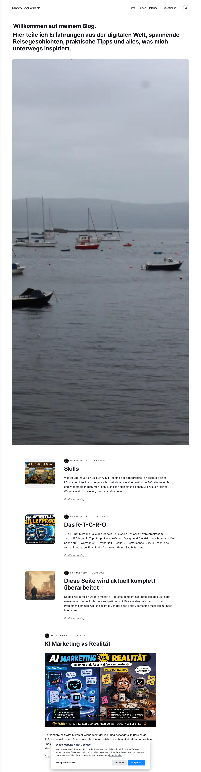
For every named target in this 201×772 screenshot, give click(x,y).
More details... (115, 755)
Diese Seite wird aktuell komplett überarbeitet (109, 584)
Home (132, 8)
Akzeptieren (136, 762)
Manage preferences (65, 762)
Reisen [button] (142, 8)
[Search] (186, 8)
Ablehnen (119, 762)
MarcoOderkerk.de (26, 8)
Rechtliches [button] (169, 8)
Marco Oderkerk (78, 460)
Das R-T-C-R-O (85, 524)
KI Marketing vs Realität (77, 643)
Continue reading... (75, 499)
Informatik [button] (154, 8)
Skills (71, 468)
